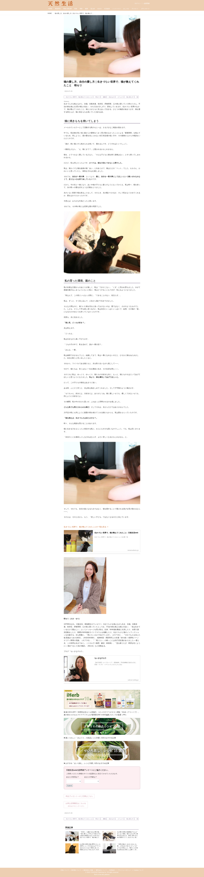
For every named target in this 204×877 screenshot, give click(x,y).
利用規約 (112, 870)
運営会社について (101, 870)
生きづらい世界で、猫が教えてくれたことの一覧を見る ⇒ (86, 527)
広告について (65, 870)
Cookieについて (138, 870)
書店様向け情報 (88, 870)
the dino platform (104, 874)
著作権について (76, 870)
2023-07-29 (68, 91)
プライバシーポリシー (124, 870)
